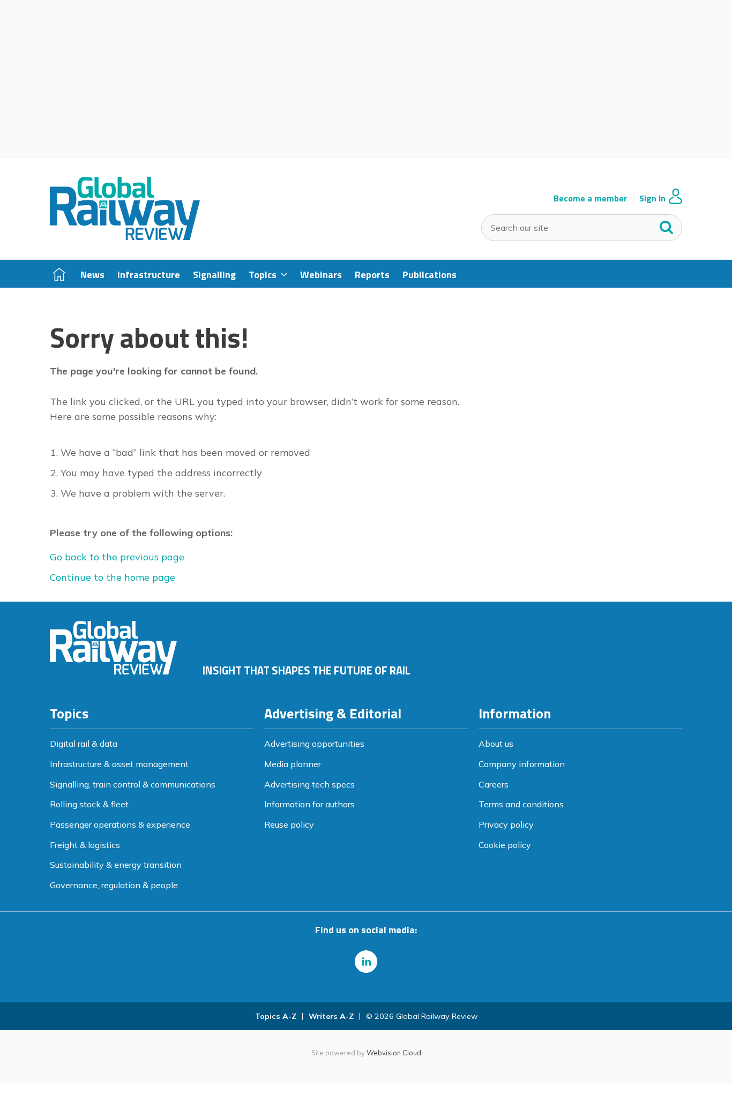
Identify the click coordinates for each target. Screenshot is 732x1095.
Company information (522, 764)
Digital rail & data (83, 743)
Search (666, 225)
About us (496, 743)
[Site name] (125, 236)
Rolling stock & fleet (89, 804)
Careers (494, 784)
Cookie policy (505, 844)
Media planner (292, 764)
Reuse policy (289, 824)
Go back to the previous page (117, 557)
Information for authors (309, 804)
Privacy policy (506, 824)
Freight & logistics (85, 844)
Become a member (590, 198)
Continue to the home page (112, 577)
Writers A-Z (331, 1016)
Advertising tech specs (309, 784)
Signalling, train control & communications (132, 784)
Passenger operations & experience (120, 824)
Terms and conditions (521, 804)
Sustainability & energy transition (116, 864)
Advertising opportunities (314, 743)
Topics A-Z (275, 1016)
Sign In (652, 198)
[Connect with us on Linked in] (366, 961)
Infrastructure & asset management (119, 764)
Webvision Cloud (394, 1052)
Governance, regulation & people (114, 885)
